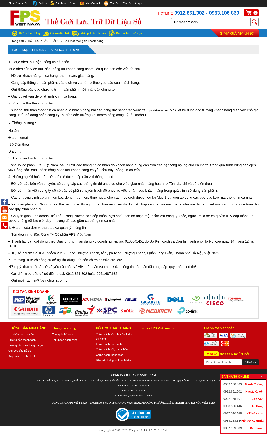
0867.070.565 (232, 413)
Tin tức (114, 3)
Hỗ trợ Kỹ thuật (253, 420)
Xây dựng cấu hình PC (22, 356)
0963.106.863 (232, 384)
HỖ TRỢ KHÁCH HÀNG (44, 41)
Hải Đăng (257, 406)
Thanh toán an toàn (219, 328)
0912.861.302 (232, 391)
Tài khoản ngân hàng (64, 339)
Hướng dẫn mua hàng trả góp (26, 345)
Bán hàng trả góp (65, 3)
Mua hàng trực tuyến (21, 334)
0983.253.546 (232, 420)
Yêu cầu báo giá (132, 3)
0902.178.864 (232, 398)
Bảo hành (257, 428)
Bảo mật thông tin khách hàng (83, 41)
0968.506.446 (232, 406)
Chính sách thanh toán (109, 354)
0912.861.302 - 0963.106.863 (206, 13)
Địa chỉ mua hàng (18, 3)
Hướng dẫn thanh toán (22, 339)
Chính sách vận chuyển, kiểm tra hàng (114, 336)
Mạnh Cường (254, 384)
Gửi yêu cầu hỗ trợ (19, 350)
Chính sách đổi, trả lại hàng (112, 349)
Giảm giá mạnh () (237, 33)
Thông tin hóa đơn (63, 334)
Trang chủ (17, 41)
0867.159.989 (232, 428)
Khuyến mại (93, 3)
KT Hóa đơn (255, 413)
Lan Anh (258, 398)
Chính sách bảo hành (109, 344)
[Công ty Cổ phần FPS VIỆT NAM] (75, 24)
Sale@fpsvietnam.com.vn (137, 395)
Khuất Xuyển (254, 391)
